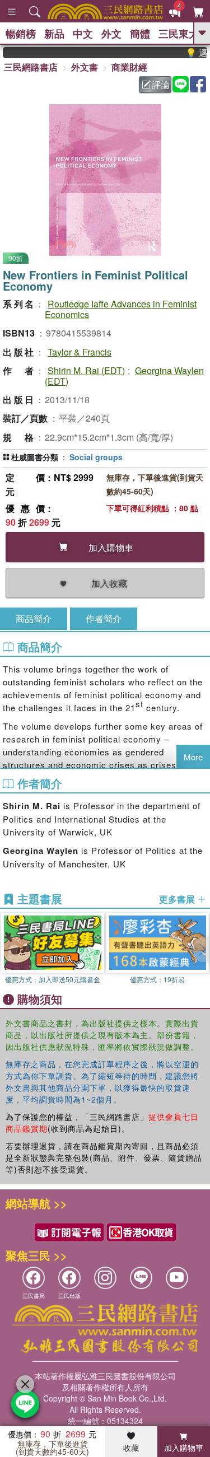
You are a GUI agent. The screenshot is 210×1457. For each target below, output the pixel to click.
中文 (83, 33)
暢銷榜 (21, 33)
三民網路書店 (31, 66)
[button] (201, 949)
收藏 (131, 1447)
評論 (161, 84)
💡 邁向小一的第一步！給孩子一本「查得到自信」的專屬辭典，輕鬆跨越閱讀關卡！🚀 (190, 52)
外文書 (84, 66)
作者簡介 (104, 618)
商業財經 (129, 66)
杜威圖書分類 (34, 457)
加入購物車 (183, 1447)
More (193, 757)
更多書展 (178, 899)
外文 (111, 33)
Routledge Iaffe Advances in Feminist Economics (121, 309)
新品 (54, 33)
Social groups (96, 457)
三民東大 (178, 33)
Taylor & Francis (79, 351)
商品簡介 (34, 618)
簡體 (140, 33)
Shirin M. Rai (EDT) (86, 370)
